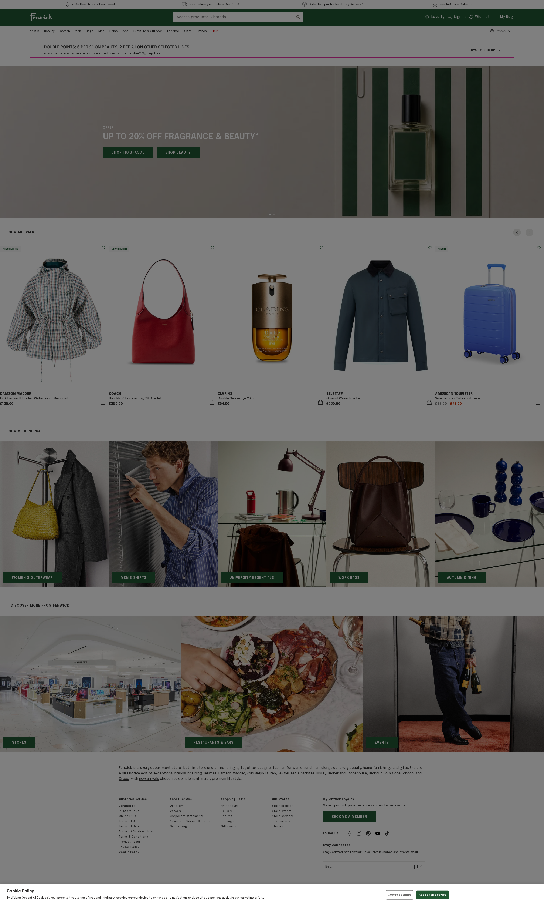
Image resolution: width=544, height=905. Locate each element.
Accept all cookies (432, 895)
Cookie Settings (400, 895)
